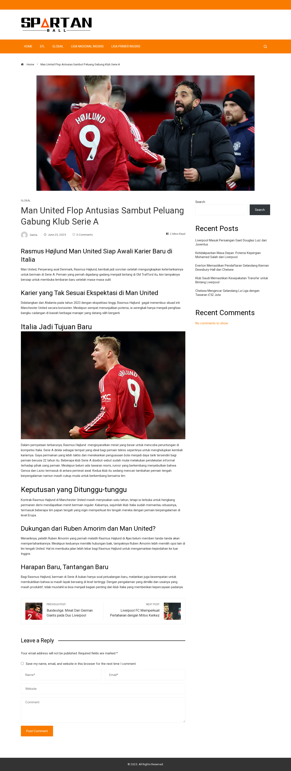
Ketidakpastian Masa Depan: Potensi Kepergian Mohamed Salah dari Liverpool (228, 255)
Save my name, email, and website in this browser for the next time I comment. (81, 664)
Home (28, 46)
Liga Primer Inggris (125, 46)
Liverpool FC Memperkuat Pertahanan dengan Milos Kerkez (135, 610)
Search (200, 202)
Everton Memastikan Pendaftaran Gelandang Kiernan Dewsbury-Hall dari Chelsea (232, 268)
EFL (42, 46)
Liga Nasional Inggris (87, 46)
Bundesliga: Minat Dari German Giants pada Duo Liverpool (70, 610)
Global (57, 46)
